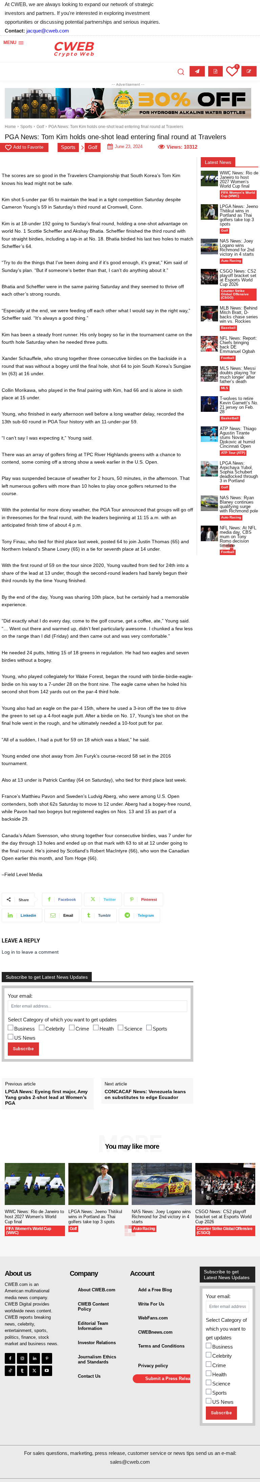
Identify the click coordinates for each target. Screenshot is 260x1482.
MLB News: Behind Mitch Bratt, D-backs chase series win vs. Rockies (239, 314)
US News (25, 1038)
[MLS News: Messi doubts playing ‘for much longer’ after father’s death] (209, 374)
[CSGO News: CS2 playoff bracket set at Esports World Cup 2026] (209, 276)
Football (227, 358)
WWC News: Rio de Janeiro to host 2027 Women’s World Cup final (239, 179)
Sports (26, 126)
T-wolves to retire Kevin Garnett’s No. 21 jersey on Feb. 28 (239, 405)
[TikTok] (10, 1370)
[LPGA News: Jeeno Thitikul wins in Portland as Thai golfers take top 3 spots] (209, 212)
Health (107, 1029)
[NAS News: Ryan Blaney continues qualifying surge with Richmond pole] (209, 503)
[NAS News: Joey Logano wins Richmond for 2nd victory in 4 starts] (209, 246)
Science (133, 1029)
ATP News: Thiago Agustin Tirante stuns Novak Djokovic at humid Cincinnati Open (238, 437)
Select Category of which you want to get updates (62, 1019)
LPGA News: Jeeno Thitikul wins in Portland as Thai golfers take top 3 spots (239, 215)
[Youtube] (47, 1370)
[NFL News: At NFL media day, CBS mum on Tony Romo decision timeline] (209, 533)
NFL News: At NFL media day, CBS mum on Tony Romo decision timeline (238, 536)
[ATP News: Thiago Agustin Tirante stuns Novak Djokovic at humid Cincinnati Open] (209, 434)
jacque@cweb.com (47, 31)
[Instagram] (22, 1358)
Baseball (228, 328)
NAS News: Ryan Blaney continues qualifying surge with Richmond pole (239, 504)
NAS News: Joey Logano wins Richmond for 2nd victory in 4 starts (237, 247)
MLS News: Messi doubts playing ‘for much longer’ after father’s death (238, 375)
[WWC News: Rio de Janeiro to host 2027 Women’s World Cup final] (209, 178)
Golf (40, 126)
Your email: (20, 996)
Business (24, 1029)
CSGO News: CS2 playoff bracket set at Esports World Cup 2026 (238, 278)
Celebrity (55, 1029)
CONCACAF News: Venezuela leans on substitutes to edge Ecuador (145, 1094)
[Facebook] (10, 1358)
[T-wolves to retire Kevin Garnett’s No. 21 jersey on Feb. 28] (209, 404)
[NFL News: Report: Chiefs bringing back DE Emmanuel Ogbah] (209, 344)
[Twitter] (34, 1370)
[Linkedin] (34, 1358)
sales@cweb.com (130, 1462)
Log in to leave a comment (30, 952)
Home (10, 126)
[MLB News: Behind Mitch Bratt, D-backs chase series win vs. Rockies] (209, 313)
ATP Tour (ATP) (233, 452)
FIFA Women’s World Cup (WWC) (238, 194)
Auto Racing (231, 260)
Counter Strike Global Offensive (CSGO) (235, 294)
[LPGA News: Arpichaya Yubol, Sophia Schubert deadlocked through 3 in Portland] (209, 469)
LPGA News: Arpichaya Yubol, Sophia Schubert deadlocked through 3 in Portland (239, 472)
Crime (82, 1029)
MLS (224, 388)
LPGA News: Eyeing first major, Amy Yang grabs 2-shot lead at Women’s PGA (46, 1097)
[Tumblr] (22, 1370)
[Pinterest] (47, 1358)
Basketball (230, 418)
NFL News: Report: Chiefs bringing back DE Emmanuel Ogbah (238, 345)
